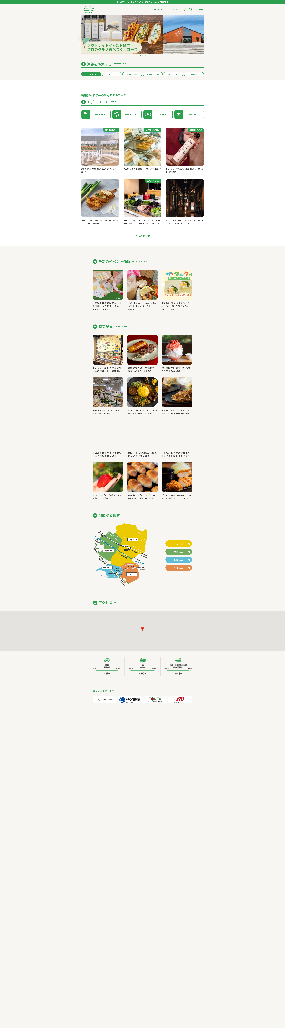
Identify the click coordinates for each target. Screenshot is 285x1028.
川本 (179, 567)
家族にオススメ (111, 130)
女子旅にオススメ (152, 130)
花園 (179, 559)
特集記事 (194, 74)
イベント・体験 (173, 74)
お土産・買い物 (153, 74)
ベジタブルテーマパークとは (164, 9)
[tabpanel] (142, 34)
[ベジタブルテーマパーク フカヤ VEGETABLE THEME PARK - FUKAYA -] (88, 9)
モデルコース (91, 74)
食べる (111, 74)
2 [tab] (142, 56)
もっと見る (141, 236)
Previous (79, 38)
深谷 (179, 543)
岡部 (179, 551)
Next (205, 38)
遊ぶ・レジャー (132, 74)
